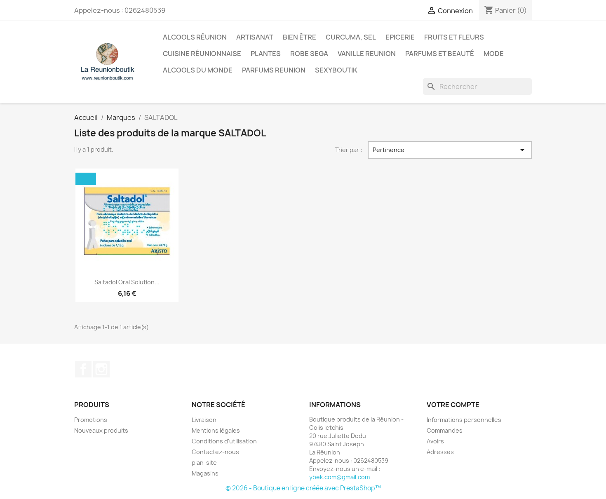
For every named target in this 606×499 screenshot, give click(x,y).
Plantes (266, 53)
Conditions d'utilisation (224, 441)
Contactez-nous (215, 452)
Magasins (205, 473)
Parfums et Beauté (439, 53)
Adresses (440, 452)
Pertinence (450, 150)
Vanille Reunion (367, 53)
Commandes (445, 430)
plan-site (204, 462)
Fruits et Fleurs (454, 37)
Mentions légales (216, 430)
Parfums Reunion (273, 70)
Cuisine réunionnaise (202, 53)
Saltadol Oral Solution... (127, 282)
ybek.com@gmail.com (339, 477)
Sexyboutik (336, 70)
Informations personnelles (464, 420)
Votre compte (453, 404)
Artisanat (254, 37)
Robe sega (309, 53)
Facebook (83, 369)
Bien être (299, 37)
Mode (494, 53)
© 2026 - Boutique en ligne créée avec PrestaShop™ (303, 488)
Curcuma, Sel (351, 37)
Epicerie (400, 37)
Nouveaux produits (101, 430)
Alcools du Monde (198, 70)
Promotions (90, 420)
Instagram (101, 369)
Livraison (204, 420)
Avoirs (435, 441)
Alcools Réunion (195, 37)
